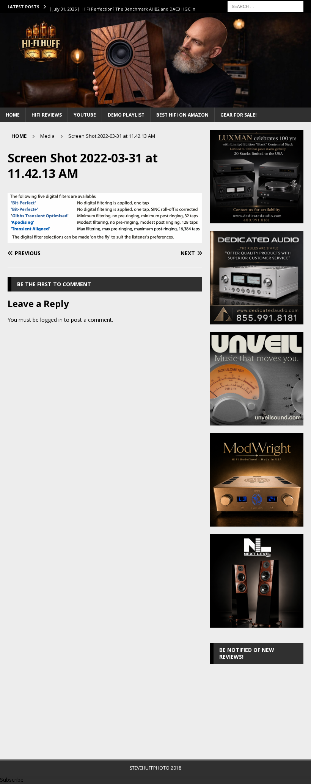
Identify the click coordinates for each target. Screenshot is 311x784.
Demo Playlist (126, 115)
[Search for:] (265, 5)
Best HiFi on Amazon (182, 115)
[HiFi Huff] (155, 102)
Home (13, 115)
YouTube (85, 115)
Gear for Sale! (238, 115)
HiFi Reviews (46, 115)
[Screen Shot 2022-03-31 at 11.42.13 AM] (105, 238)
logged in (51, 319)
